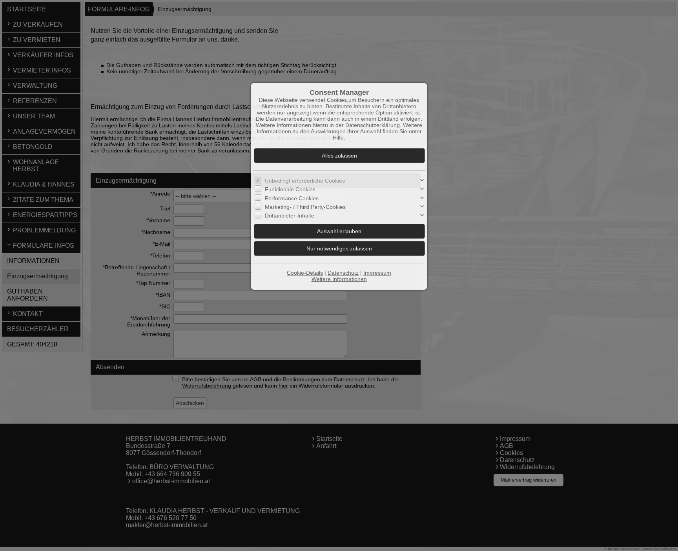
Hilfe (338, 137)
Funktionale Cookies (290, 189)
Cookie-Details (305, 273)
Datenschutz (343, 273)
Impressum (377, 273)
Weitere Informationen (339, 279)
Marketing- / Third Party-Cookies (305, 207)
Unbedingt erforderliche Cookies (305, 181)
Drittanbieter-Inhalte (289, 215)
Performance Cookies (292, 198)
